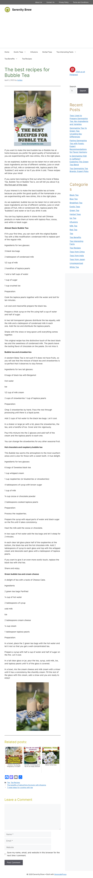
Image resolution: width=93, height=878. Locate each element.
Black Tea (74, 195)
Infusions (34, 52)
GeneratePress (60, 874)
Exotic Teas (18, 52)
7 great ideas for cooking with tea (20, 787)
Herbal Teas (47, 52)
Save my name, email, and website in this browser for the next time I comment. (33, 854)
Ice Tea (73, 218)
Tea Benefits (10, 59)
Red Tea (73, 230)
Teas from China (77, 252)
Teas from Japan (77, 259)
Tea (8, 782)
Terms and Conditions (80, 2)
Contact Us (50, 2)
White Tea (74, 267)
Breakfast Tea (76, 203)
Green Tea (74, 210)
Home (7, 52)
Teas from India (77, 255)
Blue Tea (74, 199)
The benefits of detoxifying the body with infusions (26, 785)
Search (73, 86)
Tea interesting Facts (64, 52)
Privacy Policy (64, 2)
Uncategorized (76, 263)
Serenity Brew (22, 9)
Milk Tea (73, 226)
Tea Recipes (27, 59)
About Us (38, 2)
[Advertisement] (46, 32)
